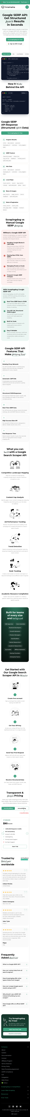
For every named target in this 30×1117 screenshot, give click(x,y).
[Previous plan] (3, 833)
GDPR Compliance (7, 1072)
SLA (3, 1074)
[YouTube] (20, 1106)
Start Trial (15, 846)
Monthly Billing (8, 808)
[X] (9, 1106)
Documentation (6, 1055)
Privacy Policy (6, 1066)
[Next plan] (27, 833)
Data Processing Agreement (10, 1069)
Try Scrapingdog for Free (15, 39)
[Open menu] (27, 7)
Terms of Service (7, 1063)
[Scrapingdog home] (8, 7)
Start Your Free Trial (15, 1029)
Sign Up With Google (16, 44)
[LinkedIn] (13, 1106)
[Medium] (16, 1106)
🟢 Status (4, 1083)
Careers (4, 1052)
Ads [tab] (13, 54)
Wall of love (5, 1080)
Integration (5, 1077)
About (3, 1050)
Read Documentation (15, 1033)
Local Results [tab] (20, 54)
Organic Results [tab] (6, 54)
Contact (4, 1058)
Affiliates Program (7, 1061)
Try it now (24, 2)
